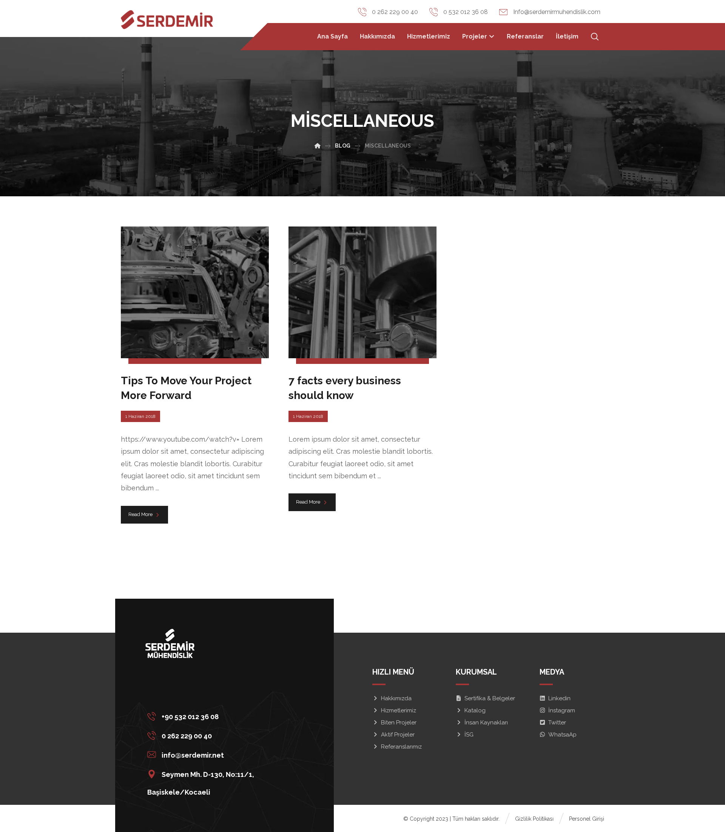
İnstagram (561, 710)
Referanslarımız (401, 746)
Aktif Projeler (398, 734)
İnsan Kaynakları (486, 722)
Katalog (475, 710)
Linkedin (559, 698)
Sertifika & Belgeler (489, 698)
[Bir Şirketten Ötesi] (167, 19)
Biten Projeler (398, 722)
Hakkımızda (396, 698)
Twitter (557, 722)
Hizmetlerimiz (398, 710)
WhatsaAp (562, 734)
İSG (469, 734)
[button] (222, 715)
